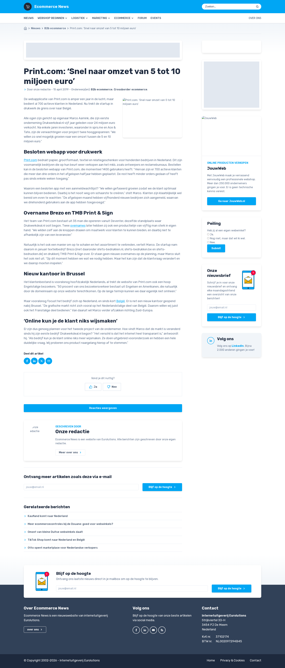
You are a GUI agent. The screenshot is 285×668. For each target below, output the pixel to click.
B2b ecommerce (55, 28)
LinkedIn (238, 345)
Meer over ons (68, 452)
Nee (114, 386)
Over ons (255, 18)
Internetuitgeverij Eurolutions (80, 660)
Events (156, 18)
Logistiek (78, 18)
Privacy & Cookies (232, 660)
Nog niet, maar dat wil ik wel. (227, 238)
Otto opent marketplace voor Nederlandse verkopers (63, 547)
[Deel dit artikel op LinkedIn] (34, 361)
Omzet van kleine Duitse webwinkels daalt (55, 531)
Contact (255, 660)
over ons (33, 629)
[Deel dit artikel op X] (41, 361)
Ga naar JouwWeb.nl (231, 201)
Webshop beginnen (51, 18)
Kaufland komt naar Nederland (48, 516)
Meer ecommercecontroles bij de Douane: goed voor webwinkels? (70, 524)
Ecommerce (122, 18)
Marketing (99, 18)
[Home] (27, 28)
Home (211, 660)
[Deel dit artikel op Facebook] (27, 361)
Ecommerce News (51, 6)
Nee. (212, 242)
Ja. (212, 234)
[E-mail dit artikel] (49, 361)
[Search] (257, 7)
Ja (95, 386)
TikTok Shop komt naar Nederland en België (56, 539)
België (120, 301)
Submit (216, 248)
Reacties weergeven (103, 408)
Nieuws (29, 18)
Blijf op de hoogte (160, 487)
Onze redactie (72, 432)
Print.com (30, 160)
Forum (142, 18)
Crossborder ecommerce (130, 89)
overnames (77, 225)
